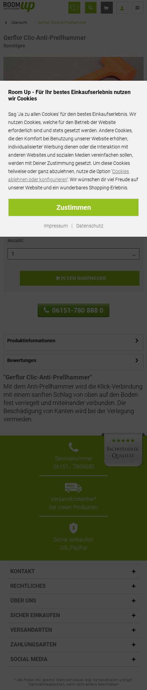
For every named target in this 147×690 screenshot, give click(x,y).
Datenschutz (89, 226)
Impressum (56, 226)
